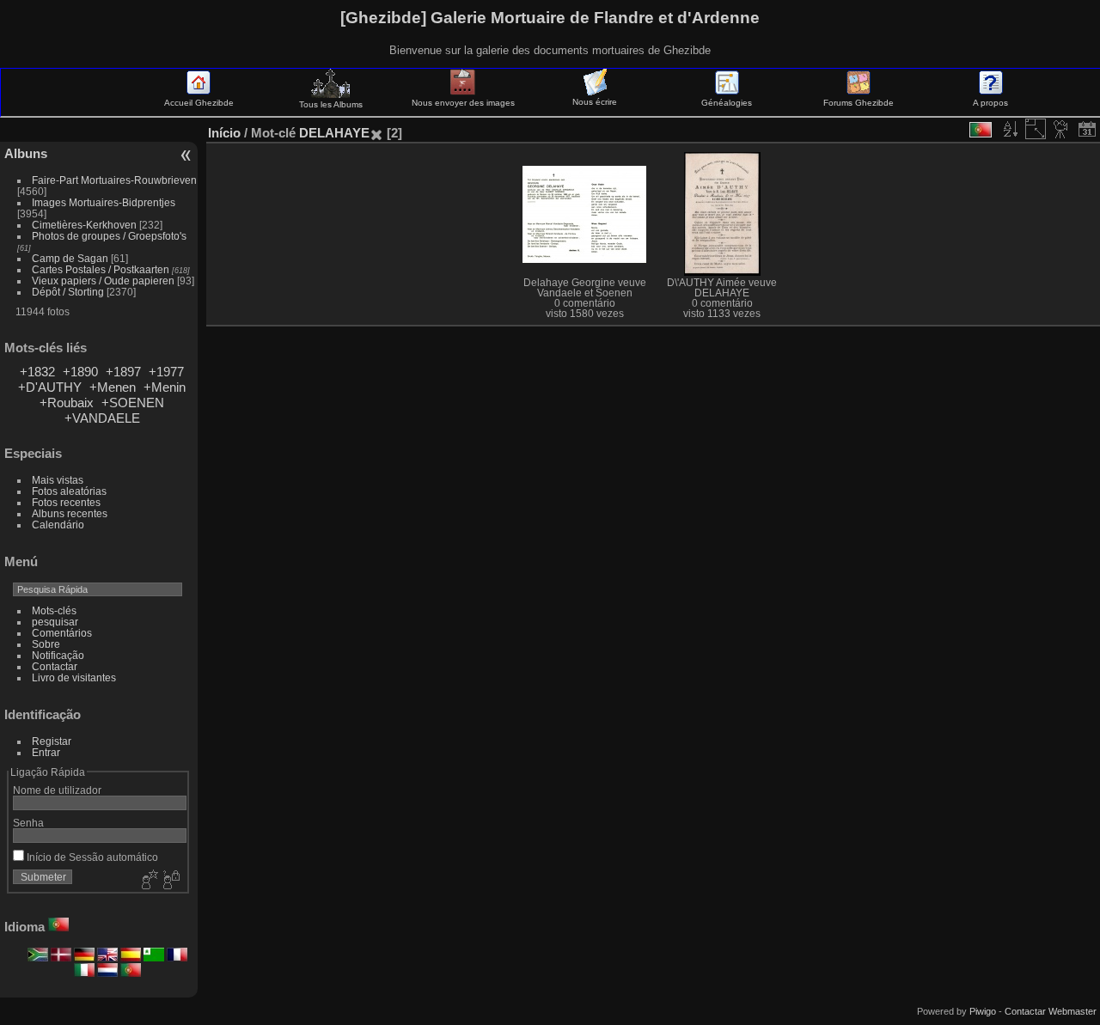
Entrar (46, 752)
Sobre (46, 644)
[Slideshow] (1061, 129)
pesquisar (55, 621)
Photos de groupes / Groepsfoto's (109, 235)
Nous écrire (594, 102)
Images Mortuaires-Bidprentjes (103, 202)
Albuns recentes (69, 513)
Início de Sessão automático (91, 857)
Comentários (62, 632)
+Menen (112, 387)
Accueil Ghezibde (199, 102)
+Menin (165, 387)
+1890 (80, 371)
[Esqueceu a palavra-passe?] (170, 880)
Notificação (58, 655)
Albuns (25, 153)
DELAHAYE (334, 132)
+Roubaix (67, 402)
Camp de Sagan (70, 258)
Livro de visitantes (74, 677)
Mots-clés (54, 610)
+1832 (37, 371)
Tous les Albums (331, 104)
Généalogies (726, 102)
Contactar (54, 666)
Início (224, 132)
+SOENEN (132, 402)
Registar (51, 741)
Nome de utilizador (57, 790)
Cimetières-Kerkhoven (84, 224)
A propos (990, 102)
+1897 (123, 371)
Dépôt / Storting (68, 291)
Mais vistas (57, 479)
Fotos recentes (66, 502)
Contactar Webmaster (1051, 1011)
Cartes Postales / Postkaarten (100, 269)
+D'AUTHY (50, 387)
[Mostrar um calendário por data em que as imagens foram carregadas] (1087, 129)
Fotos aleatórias (69, 491)
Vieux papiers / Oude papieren (103, 280)
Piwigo (982, 1011)
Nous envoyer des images (463, 102)
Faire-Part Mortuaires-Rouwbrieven (114, 180)
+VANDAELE (102, 418)
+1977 (166, 371)
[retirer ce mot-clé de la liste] (376, 132)
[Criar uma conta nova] (148, 880)
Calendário (58, 524)
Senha (28, 822)
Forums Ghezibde (858, 102)
